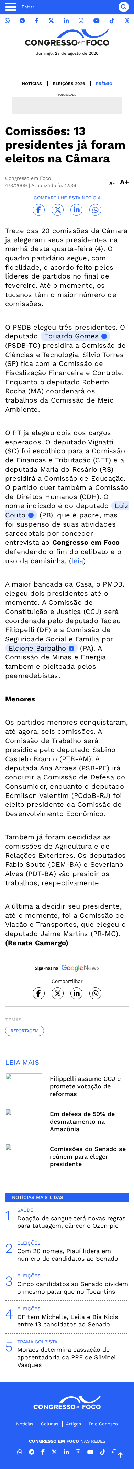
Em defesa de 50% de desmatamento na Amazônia (82, 1121)
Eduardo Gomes (71, 336)
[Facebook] (36, 20)
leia (77, 561)
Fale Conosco (103, 1424)
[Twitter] (51, 20)
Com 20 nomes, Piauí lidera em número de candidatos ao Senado (67, 1254)
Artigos (73, 1424)
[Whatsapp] (7, 20)
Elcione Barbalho (37, 648)
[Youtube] (96, 20)
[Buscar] (124, 7)
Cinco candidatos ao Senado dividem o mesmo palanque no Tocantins (72, 1287)
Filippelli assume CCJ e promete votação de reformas (85, 1086)
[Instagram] (81, 20)
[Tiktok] (112, 20)
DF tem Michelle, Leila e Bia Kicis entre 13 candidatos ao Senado (67, 1320)
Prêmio (104, 83)
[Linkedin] (66, 20)
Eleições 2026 (69, 83)
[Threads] (126, 20)
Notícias (32, 83)
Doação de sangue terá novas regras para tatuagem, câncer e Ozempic (71, 1221)
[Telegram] (22, 20)
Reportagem (24, 1030)
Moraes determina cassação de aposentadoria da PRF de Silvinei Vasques (66, 1357)
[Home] (67, 37)
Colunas (49, 1424)
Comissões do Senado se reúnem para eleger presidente (88, 1156)
